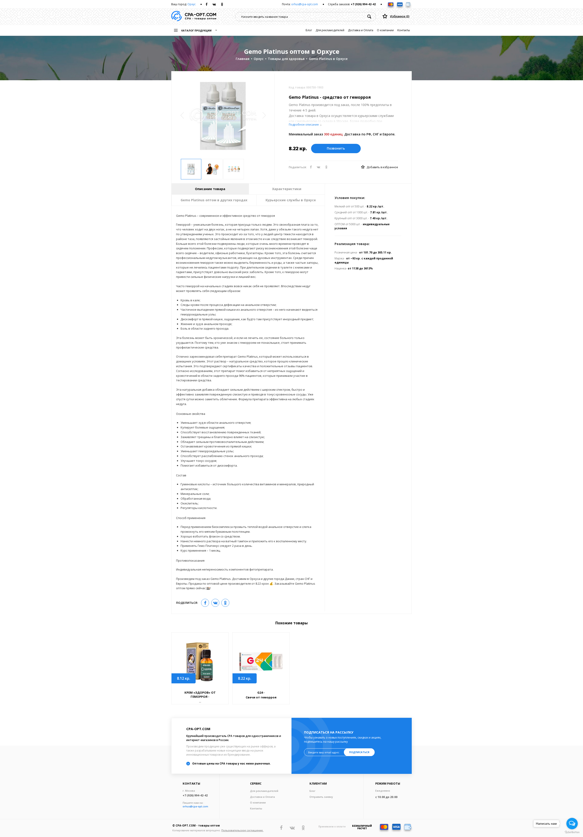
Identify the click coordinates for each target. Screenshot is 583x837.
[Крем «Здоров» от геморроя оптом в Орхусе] (200, 661)
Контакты (403, 30)
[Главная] (193, 16)
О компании (385, 30)
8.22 (244, 678)
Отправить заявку (321, 796)
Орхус (191, 4)
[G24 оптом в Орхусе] (261, 661)
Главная (242, 59)
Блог (309, 30)
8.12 (183, 678)
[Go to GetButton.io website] (572, 832)
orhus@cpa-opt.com (304, 4)
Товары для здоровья (286, 59)
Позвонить (336, 148)
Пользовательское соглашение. (242, 830)
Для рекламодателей (330, 30)
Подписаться (359, 752)
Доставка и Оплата (360, 30)
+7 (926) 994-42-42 (363, 4)
